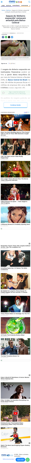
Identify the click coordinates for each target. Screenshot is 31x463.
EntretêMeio (15, 5)
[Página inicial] (12, 1)
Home (3, 5)
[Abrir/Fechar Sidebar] (2, 2)
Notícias (8, 5)
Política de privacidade (8, 459)
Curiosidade (24, 5)
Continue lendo (15, 105)
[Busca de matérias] (29, 2)
